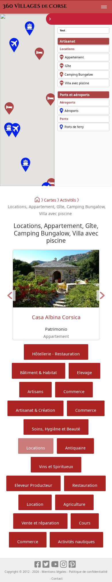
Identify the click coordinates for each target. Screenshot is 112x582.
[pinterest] (72, 564)
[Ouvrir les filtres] (79, 19)
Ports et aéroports (75, 95)
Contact (57, 579)
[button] (15, 130)
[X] (46, 564)
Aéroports (67, 102)
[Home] (37, 199)
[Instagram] (64, 564)
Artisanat (67, 41)
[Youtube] (55, 564)
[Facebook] (37, 564)
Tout (62, 30)
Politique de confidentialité (88, 572)
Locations (67, 49)
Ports (64, 119)
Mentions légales (54, 572)
